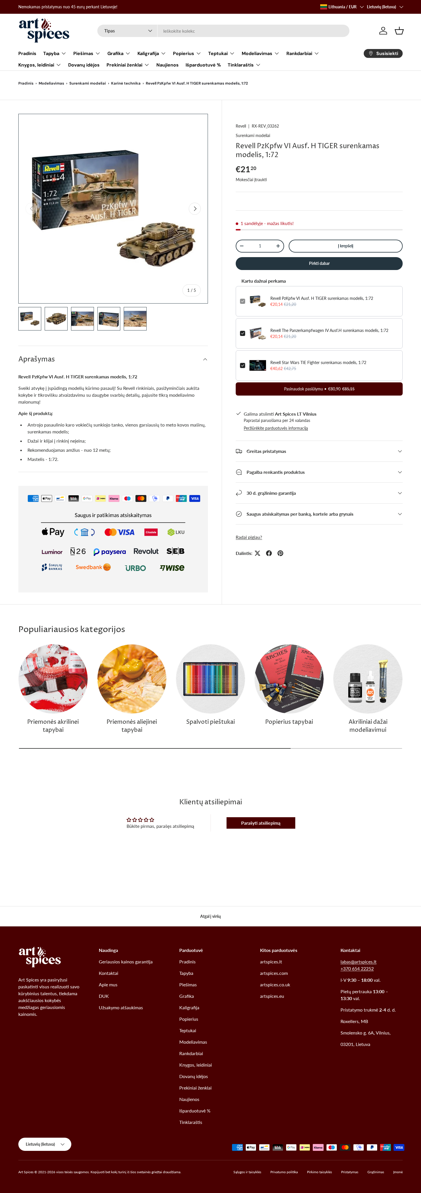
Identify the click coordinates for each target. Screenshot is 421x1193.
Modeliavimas (257, 53)
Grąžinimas (375, 1172)
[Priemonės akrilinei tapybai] (53, 678)
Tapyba (51, 53)
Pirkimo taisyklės (319, 1172)
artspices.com (274, 973)
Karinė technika (126, 83)
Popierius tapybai (289, 722)
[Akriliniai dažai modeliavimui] (367, 678)
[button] (399, 30)
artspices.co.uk (275, 984)
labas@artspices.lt (359, 961)
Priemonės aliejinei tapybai (132, 726)
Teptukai (218, 53)
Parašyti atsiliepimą (260, 823)
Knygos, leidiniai (36, 65)
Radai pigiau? (249, 537)
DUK (104, 996)
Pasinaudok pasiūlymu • (319, 388)
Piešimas (83, 53)
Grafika (115, 53)
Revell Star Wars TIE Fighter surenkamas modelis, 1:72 (318, 362)
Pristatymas (349, 1172)
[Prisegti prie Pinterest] (280, 553)
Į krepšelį (345, 245)
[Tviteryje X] (257, 553)
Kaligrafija (148, 53)
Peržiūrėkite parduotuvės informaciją (276, 428)
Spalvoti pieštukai (210, 722)
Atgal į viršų (210, 916)
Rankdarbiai (299, 53)
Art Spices (26, 1172)
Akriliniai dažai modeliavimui (368, 726)
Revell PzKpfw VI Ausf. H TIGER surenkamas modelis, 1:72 (321, 298)
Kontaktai (108, 973)
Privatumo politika (284, 1172)
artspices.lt (271, 961)
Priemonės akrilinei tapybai (53, 726)
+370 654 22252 (357, 968)
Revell (241, 126)
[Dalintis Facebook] (269, 553)
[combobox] (223, 31)
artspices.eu (272, 996)
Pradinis (27, 53)
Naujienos (167, 65)
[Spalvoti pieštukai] (210, 678)
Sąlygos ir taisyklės (247, 1172)
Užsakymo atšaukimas (121, 1007)
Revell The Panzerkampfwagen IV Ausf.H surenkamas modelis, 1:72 (329, 330)
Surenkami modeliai (87, 83)
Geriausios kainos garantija (126, 961)
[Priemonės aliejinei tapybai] (131, 678)
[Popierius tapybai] (289, 678)
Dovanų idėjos (84, 65)
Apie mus (108, 984)
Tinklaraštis (241, 65)
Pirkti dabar (319, 263)
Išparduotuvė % (203, 65)
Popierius (183, 53)
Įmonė (398, 1172)
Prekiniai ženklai (124, 65)
